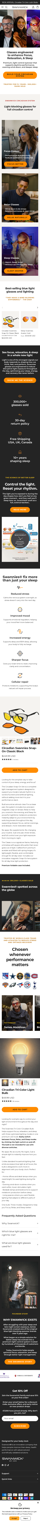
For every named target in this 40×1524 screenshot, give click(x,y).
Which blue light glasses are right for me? (17, 1233)
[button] (20, 1285)
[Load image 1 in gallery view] (20, 716)
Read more (20, 510)
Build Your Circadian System (20, 75)
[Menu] (2, 7)
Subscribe (20, 1426)
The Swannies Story (20, 1362)
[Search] (7, 7)
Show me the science (20, 380)
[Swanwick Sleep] (20, 7)
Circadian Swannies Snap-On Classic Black (19, 749)
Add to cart (20, 770)
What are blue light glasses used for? (16, 1245)
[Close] (38, 1502)
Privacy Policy (27, 1514)
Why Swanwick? (10, 1223)
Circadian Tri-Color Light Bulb (18, 1091)
